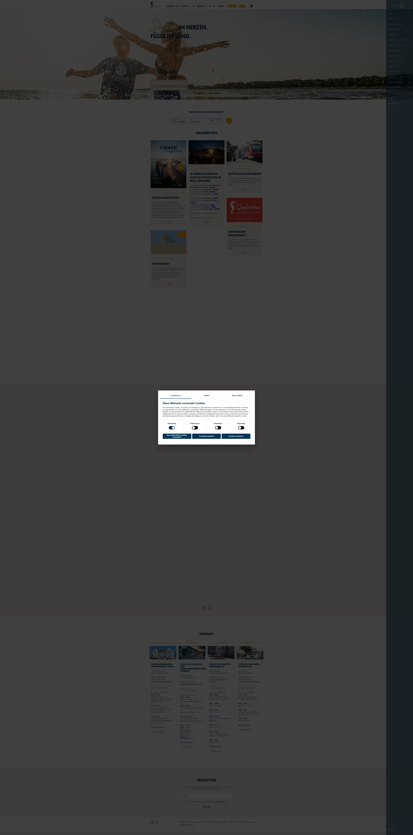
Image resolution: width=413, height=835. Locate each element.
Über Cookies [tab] (237, 395)
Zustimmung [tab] (175, 395)
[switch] (195, 427)
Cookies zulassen (236, 436)
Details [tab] (206, 395)
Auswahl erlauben (206, 436)
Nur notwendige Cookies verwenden (177, 436)
